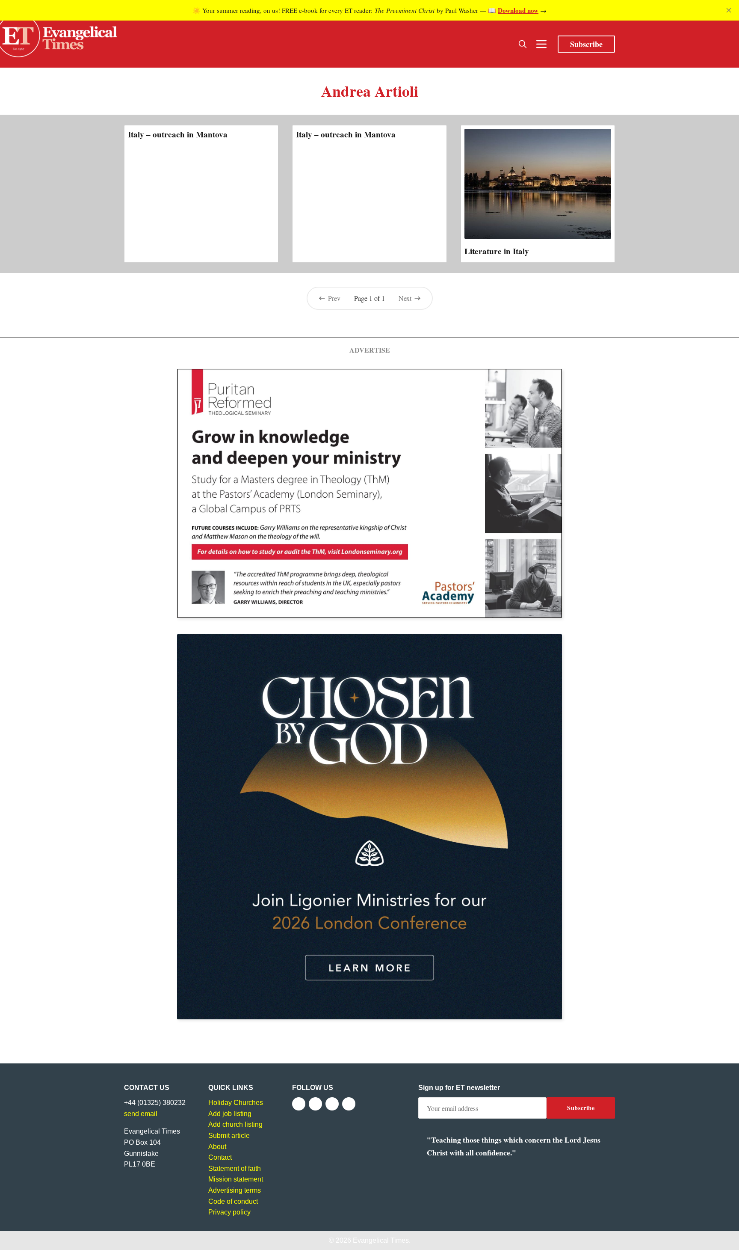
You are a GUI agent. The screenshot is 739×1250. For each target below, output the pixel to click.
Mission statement (235, 1179)
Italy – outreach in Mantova (178, 134)
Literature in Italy (496, 251)
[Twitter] (315, 1103)
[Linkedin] (348, 1103)
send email (140, 1113)
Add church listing (235, 1124)
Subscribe (586, 44)
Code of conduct (233, 1201)
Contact (220, 1157)
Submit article (229, 1135)
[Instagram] (332, 1103)
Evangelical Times (381, 1240)
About (217, 1146)
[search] (522, 44)
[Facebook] (298, 1103)
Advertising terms (234, 1190)
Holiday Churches (235, 1102)
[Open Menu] (541, 44)
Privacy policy (229, 1212)
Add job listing (229, 1113)
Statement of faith (234, 1168)
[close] (729, 10)
